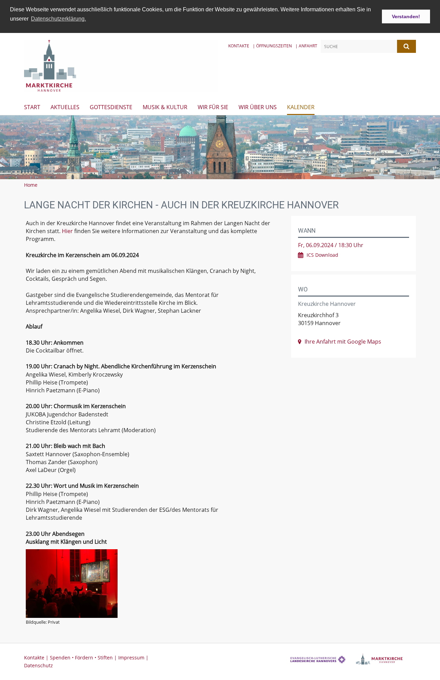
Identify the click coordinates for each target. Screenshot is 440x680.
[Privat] (151, 583)
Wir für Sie (213, 107)
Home (30, 185)
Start (32, 107)
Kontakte (238, 46)
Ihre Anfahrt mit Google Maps (343, 341)
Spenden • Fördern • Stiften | (84, 657)
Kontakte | (37, 657)
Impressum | (133, 657)
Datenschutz (38, 665)
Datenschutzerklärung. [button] (58, 19)
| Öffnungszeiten (272, 46)
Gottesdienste (111, 107)
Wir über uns (258, 107)
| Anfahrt (306, 46)
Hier (67, 231)
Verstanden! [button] (406, 16)
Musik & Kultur (165, 107)
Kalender (301, 107)
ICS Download (322, 255)
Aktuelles (65, 107)
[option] (220, 147)
